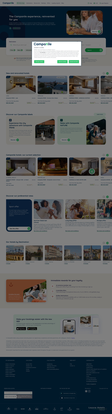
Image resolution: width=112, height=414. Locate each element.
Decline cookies (62, 61)
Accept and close (74, 61)
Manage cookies (39, 61)
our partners (42, 52)
